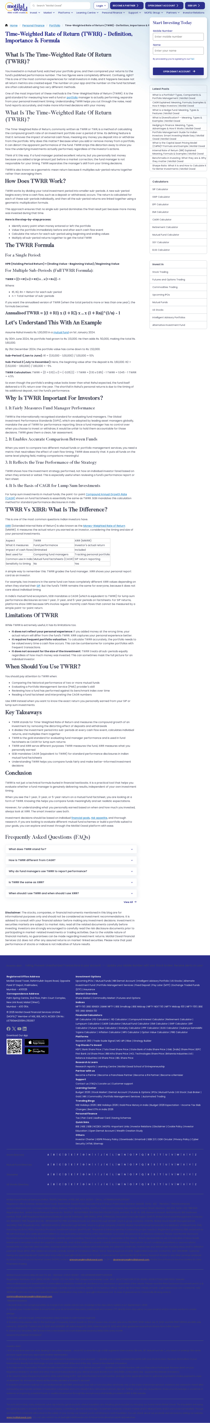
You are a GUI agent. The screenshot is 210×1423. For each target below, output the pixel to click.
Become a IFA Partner (146, 1075)
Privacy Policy (182, 1139)
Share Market (83, 998)
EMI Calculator (159, 1023)
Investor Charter (85, 1139)
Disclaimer (159, 1126)
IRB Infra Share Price (117, 1053)
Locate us (104, 1083)
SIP (38, 586)
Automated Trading (154, 1096)
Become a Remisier (172, 1075)
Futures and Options (128, 998)
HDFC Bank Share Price (88, 1049)
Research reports (85, 1066)
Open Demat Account (161, 5)
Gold (78, 1096)
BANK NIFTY (107, 1006)
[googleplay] (37, 1050)
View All (128, 902)
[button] (33, 5)
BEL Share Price (124, 1058)
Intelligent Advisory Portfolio (153, 980)
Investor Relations (141, 1126)
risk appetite (99, 818)
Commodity (95, 1096)
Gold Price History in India (134, 1105)
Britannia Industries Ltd (179, 1053)
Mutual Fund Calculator (136, 1023)
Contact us (82, 1083)
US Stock (181, 1092)
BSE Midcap (139, 1006)
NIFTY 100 (192, 1006)
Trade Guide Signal (104, 1040)
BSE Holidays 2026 (108, 1105)
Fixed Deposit (142, 985)
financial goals (80, 818)
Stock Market (99, 1092)
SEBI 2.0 (152, 1139)
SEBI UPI (192, 5)
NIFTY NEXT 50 (155, 1006)
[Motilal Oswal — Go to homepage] (16, 8)
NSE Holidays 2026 (86, 1105)
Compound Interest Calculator (146, 1019)
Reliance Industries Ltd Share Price (95, 1058)
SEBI (89, 1126)
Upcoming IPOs (84, 980)
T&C (192, 58)
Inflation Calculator (109, 1032)
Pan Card (87, 1118)
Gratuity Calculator (130, 1028)
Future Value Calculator (103, 1028)
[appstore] (37, 1042)
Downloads (126, 1139)
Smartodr (140, 1139)
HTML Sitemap (95, 1143)
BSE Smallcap (123, 1006)
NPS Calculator (131, 1032)
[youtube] (19, 1030)
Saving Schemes (121, 1118)
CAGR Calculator (111, 1023)
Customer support (122, 1083)
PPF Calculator (151, 1028)
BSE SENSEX (93, 1006)
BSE (77, 1126)
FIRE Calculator (179, 1032)
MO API (121, 1040)
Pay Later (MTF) (161, 985)
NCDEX (97, 1126)
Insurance (89, 989)
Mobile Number (163, 31)
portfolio (72, 97)
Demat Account (118, 1092)
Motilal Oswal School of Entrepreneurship (141, 1066)
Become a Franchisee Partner (115, 1075)
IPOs (154, 1092)
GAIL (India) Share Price (180, 1049)
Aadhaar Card (102, 1118)
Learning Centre (106, 1066)
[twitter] (14, 1030)
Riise (128, 1040)
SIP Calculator (83, 1019)
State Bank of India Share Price (147, 1049)
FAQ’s (94, 1083)
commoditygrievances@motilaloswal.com (29, 1296)
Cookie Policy (174, 1126)
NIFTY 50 (80, 1006)
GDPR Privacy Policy (107, 1139)
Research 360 (83, 1040)
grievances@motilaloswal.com (86, 1259)
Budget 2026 (83, 1092)
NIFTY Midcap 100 (175, 1006)
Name (157, 45)
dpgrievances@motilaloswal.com (131, 1259)
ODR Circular (165, 1139)
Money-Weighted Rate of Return (104, 526)
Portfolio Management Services (115, 985)
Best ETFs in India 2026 (100, 1109)
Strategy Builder (142, 1040)
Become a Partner (124, 5)
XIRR (8, 526)
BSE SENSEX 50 (89, 1010)
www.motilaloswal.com (19, 1417)
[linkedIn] (25, 1030)
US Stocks (176, 980)
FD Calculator (101, 1019)
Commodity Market (104, 998)
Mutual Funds (103, 980)
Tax (78, 1118)
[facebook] (8, 1030)
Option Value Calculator (155, 1032)
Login (99, 5)
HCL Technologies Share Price (147, 1053)
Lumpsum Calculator (88, 1023)
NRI (84, 1096)
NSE (83, 1126)
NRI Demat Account (124, 980)
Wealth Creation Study (130, 1130)
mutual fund (61, 332)
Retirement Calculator (179, 1019)
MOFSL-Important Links (116, 1126)
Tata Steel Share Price (115, 1049)
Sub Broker (194, 1092)
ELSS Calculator (169, 1028)
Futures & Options (139, 1092)
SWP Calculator (178, 1023)
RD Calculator (119, 1019)
